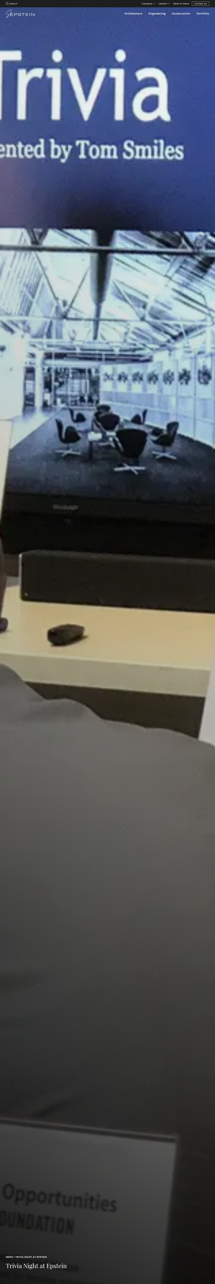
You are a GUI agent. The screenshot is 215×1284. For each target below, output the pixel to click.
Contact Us (200, 3)
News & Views (181, 4)
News (9, 1257)
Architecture (133, 13)
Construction (181, 13)
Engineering (157, 13)
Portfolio (203, 13)
